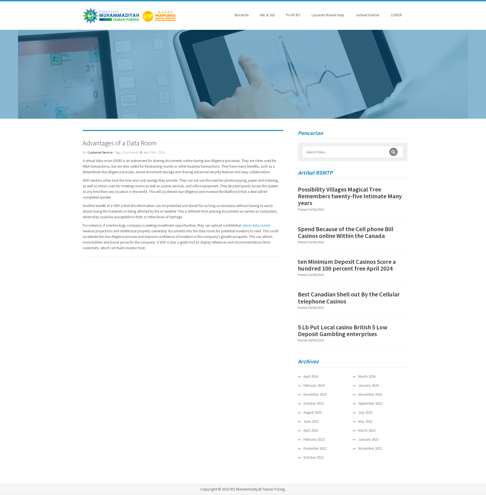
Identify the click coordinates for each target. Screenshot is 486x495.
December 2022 (314, 448)
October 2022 (313, 457)
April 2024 (310, 376)
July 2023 (365, 412)
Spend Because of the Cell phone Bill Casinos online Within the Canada (345, 232)
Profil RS (293, 14)
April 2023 (310, 430)
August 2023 (312, 412)
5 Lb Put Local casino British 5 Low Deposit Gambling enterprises (342, 330)
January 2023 (368, 439)
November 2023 (370, 394)
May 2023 (365, 421)
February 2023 (313, 439)
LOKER (396, 14)
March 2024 (366, 376)
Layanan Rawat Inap (328, 14)
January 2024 (368, 385)
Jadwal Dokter (368, 14)
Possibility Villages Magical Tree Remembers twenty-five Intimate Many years (350, 196)
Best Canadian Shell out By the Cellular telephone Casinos (349, 297)
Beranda (242, 14)
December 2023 (314, 394)
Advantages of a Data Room (120, 143)
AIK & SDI (267, 14)
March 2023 (366, 430)
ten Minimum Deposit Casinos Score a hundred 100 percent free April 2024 (347, 265)
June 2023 (310, 421)
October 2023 (313, 403)
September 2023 (370, 403)
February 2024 (313, 385)
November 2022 (370, 448)
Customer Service (99, 152)
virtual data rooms (256, 225)
